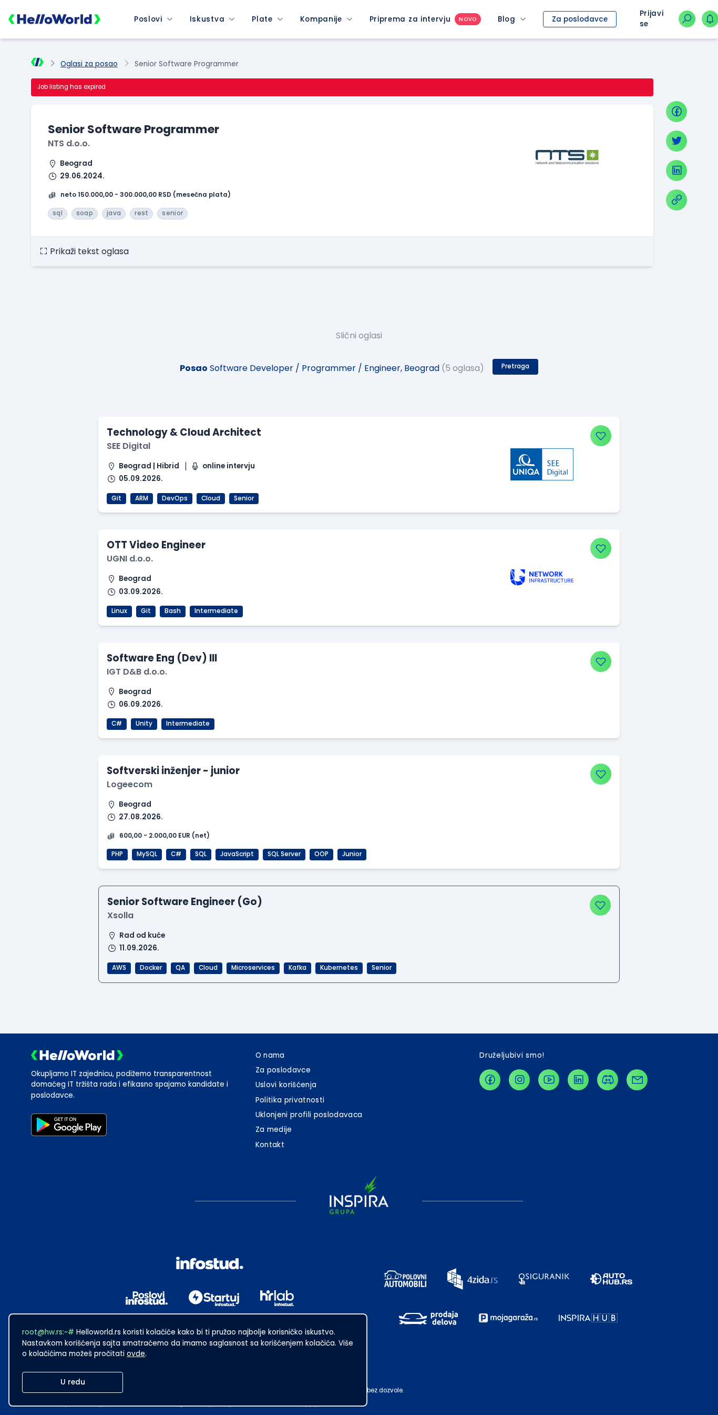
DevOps (175, 498)
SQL (201, 854)
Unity (144, 723)
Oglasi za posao (89, 64)
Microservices (253, 968)
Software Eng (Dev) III (162, 658)
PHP (117, 854)
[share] (676, 199)
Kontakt (269, 1145)
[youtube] (548, 1079)
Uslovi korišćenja (286, 1085)
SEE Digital (128, 446)
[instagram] (519, 1079)
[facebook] (676, 111)
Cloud (210, 498)
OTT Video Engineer (156, 544)
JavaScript (237, 854)
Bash (173, 611)
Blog (507, 19)
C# (116, 723)
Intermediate (216, 611)
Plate (262, 19)
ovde (136, 1354)
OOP (321, 854)
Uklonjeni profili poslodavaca (309, 1115)
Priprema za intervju (410, 19)
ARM (141, 498)
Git (116, 498)
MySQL (147, 854)
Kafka (297, 968)
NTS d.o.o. (69, 143)
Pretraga (515, 366)
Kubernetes (339, 968)
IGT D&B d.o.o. (137, 672)
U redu (72, 1382)
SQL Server (284, 854)
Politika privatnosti (290, 1100)
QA (180, 968)
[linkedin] (676, 170)
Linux (119, 611)
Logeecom (129, 784)
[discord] (607, 1079)
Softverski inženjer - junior (173, 770)
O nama (270, 1055)
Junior (352, 854)
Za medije (273, 1130)
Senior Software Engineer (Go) (184, 901)
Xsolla (120, 915)
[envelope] (637, 1079)
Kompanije (321, 19)
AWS (119, 968)
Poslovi (148, 19)
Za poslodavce (580, 19)
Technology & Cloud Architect (184, 432)
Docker (151, 968)
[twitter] (676, 141)
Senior (244, 498)
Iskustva (207, 19)
